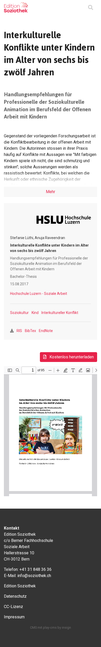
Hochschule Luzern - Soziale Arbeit (38, 293)
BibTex (30, 331)
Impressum (14, 616)
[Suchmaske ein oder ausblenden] (90, 8)
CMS (33, 627)
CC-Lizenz (13, 606)
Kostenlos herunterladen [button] (71, 356)
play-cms (50, 627)
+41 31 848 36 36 (35, 569)
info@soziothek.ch (34, 575)
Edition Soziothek (20, 585)
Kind (35, 313)
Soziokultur (19, 313)
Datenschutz (15, 596)
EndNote (46, 331)
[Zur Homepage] (16, 7)
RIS (19, 331)
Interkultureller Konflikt (59, 313)
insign (66, 627)
